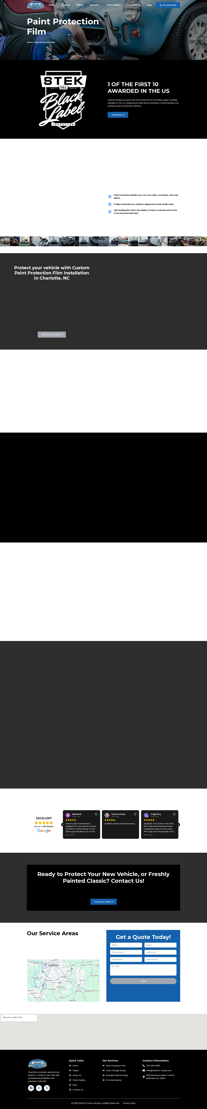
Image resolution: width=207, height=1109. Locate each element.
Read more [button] (109, 835)
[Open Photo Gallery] (122, 5)
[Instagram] (39, 1088)
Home (30, 42)
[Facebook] (31, 1088)
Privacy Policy (129, 1103)
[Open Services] (100, 5)
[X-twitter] (47, 1088)
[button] (2, 241)
